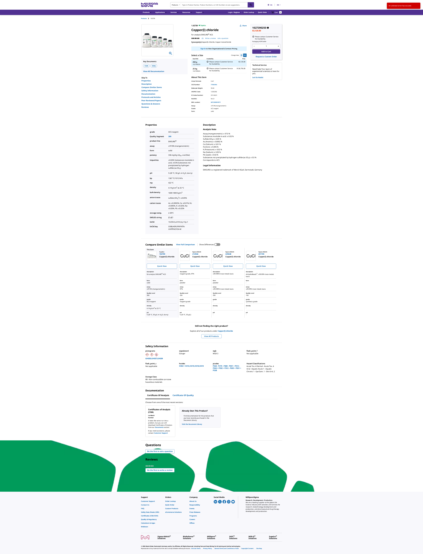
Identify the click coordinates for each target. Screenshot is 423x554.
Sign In (203, 49)
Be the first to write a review (160, 470)
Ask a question (223, 38)
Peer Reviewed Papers (151, 100)
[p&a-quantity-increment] (278, 46)
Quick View (161, 266)
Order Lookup (249, 12)
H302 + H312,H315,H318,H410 (191, 366)
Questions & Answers (150, 104)
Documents (159, 427)
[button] (234, 12)
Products (144, 18)
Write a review (210, 38)
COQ (154, 66)
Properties (146, 80)
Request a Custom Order (266, 56)
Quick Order (262, 12)
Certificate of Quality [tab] (183, 395)
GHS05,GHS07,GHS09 (154, 358)
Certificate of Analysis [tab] (158, 395)
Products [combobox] (175, 5)
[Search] (251, 4)
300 (169, 136)
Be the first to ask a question (160, 451)
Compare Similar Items (151, 87)
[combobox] (212, 4)
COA (146, 66)
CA (271, 5)
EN (278, 5)
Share (244, 26)
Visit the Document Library (192, 424)
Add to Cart (266, 51)
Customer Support (161, 433)
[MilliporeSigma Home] (149, 5)
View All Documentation (153, 71)
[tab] (145, 18)
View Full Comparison (185, 244)
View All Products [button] (211, 336)
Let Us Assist (257, 77)
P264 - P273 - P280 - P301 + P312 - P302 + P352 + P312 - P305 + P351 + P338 (227, 368)
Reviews (145, 107)
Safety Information (149, 90)
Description (146, 84)
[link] (152, 501)
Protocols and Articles (151, 97)
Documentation (148, 94)
